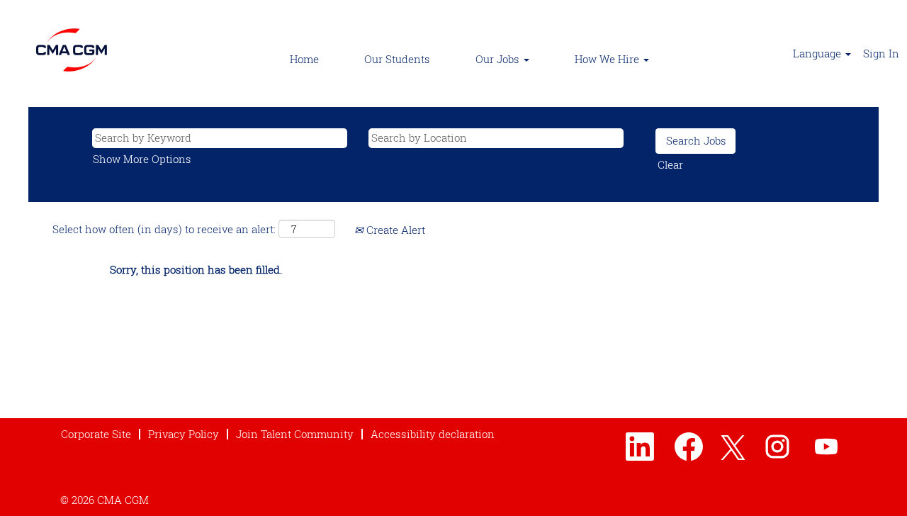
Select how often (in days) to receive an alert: (164, 229)
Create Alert (394, 230)
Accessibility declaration (433, 434)
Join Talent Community (295, 434)
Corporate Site (96, 434)
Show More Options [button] (142, 159)
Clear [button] (670, 164)
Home (304, 59)
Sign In (881, 53)
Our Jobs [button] (498, 59)
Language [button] (818, 53)
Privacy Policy (183, 434)
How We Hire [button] (608, 59)
